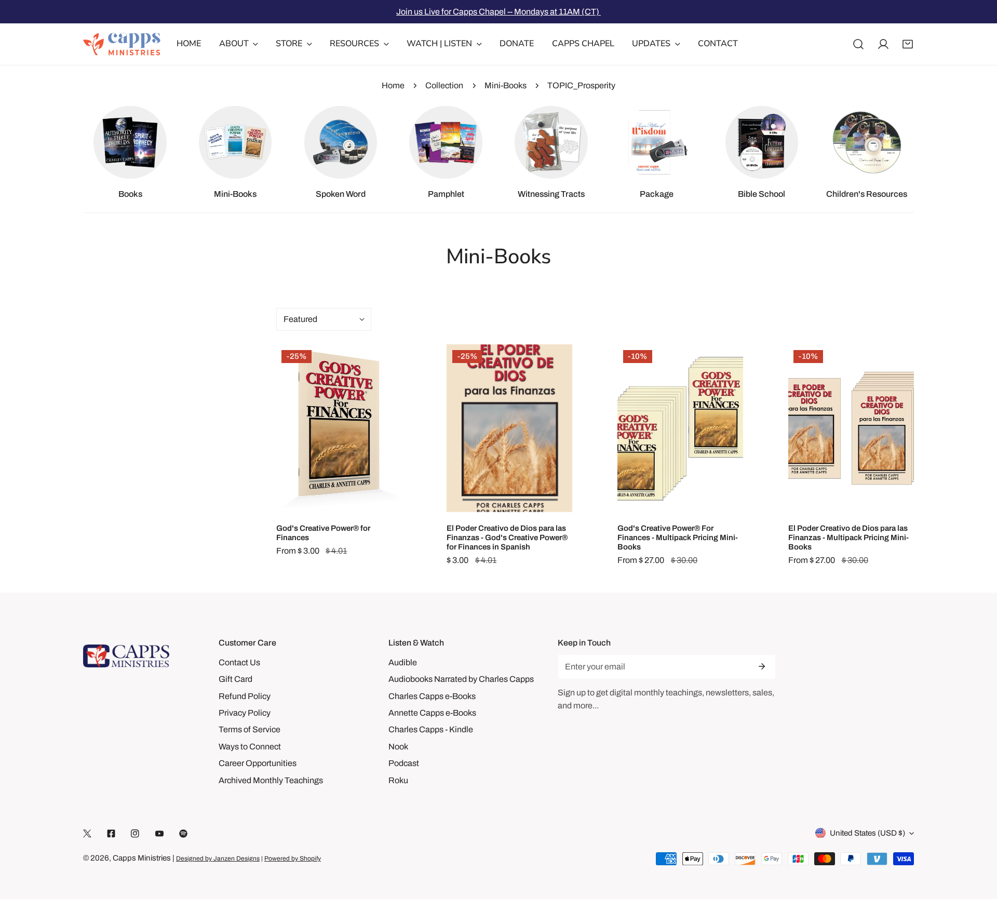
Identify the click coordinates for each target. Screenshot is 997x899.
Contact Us (239, 662)
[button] (907, 44)
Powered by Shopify (292, 858)
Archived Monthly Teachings (271, 780)
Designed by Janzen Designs (218, 858)
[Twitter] (87, 833)
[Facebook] (111, 833)
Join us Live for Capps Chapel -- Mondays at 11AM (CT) (498, 11)
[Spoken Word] (340, 142)
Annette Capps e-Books (432, 712)
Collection (444, 85)
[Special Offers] (656, 142)
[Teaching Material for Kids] (866, 142)
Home (393, 85)
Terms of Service (249, 729)
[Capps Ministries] (122, 44)
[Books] (129, 142)
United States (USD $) (867, 833)
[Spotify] (183, 833)
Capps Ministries (142, 858)
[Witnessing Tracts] (551, 142)
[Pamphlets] (445, 142)
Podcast (403, 763)
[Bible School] (761, 142)
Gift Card (235, 679)
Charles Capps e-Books (432, 696)
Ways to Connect (250, 746)
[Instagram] (135, 833)
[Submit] (762, 666)
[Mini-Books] (235, 142)
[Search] (858, 44)
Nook (398, 746)
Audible (402, 662)
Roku (398, 780)
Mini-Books (505, 85)
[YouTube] (159, 833)
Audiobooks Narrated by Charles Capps (461, 679)
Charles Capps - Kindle (430, 729)
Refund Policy (245, 696)
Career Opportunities (258, 763)
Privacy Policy (245, 712)
